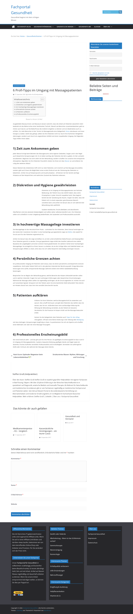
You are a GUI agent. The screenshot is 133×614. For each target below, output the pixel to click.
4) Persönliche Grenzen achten (25, 109)
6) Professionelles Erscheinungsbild (27, 114)
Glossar (97, 27)
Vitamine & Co (55, 596)
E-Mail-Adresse (17, 495)
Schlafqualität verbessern (59, 566)
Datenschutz (94, 200)
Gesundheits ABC (85, 27)
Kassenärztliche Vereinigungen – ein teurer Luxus (48, 431)
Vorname (92, 51)
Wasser (67, 161)
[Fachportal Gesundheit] (13, 26)
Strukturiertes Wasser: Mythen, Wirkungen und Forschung (68, 355)
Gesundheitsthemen (19, 85)
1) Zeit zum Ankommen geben (25, 102)
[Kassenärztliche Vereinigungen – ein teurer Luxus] (48, 414)
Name (14, 485)
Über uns (106, 27)
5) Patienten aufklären (22, 112)
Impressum (93, 196)
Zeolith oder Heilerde (58, 534)
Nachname (93, 58)
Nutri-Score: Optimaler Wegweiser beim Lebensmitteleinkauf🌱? (28, 355)
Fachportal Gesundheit (97, 192)
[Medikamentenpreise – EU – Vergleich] (22, 414)
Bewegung (80, 320)
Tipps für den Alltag (72, 317)
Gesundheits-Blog (24, 27)
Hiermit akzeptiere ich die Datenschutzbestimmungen (99, 74)
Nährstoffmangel (56, 575)
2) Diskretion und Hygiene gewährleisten (28, 105)
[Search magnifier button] (120, 12)
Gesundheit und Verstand (72, 417)
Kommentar (16, 459)
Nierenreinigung (56, 550)
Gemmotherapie (56, 545)
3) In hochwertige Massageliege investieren (29, 107)
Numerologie (55, 554)
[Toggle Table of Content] (41, 99)
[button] (53, 26)
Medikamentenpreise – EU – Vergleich (22, 429)
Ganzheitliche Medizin (65, 27)
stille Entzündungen (57, 571)
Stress (68, 131)
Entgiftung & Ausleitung (58, 587)
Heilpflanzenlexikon (57, 591)
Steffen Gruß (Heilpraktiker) (35, 94)
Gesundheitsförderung (43, 27)
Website (14, 504)
